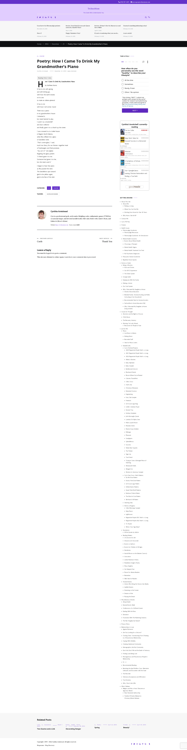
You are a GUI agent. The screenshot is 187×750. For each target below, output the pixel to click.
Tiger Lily (128, 454)
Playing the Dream (129, 596)
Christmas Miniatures (132, 388)
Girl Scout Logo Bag (132, 404)
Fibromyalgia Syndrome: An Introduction (136, 235)
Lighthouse (129, 514)
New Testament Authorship (132, 693)
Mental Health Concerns (130, 239)
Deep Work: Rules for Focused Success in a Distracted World (135, 141)
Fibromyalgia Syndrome (130, 230)
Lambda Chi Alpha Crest (133, 419)
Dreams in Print (128, 593)
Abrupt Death (127, 602)
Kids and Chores (129, 267)
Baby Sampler (130, 366)
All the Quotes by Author (131, 532)
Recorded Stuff (128, 339)
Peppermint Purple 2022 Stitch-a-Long (137, 520)
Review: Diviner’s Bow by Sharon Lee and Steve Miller (107, 26)
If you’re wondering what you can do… (106, 33)
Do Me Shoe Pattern (131, 477)
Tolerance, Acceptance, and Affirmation (134, 677)
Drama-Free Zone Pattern (133, 480)
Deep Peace (129, 511)
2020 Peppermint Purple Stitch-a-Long (137, 350)
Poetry (42, 56)
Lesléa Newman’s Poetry (131, 560)
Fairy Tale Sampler (131, 397)
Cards (45, 240)
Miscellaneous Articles (128, 600)
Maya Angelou (128, 566)
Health (73, 724)
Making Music (128, 336)
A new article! (127, 33)
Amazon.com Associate (131, 541)
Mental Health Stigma (130, 247)
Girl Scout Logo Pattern (132, 484)
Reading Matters (127, 535)
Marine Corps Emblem (132, 429)
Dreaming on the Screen (131, 590)
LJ (37, 56)
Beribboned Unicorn (132, 369)
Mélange (128, 432)
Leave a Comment (71, 71)
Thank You (106, 240)
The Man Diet (126, 674)
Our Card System (128, 286)
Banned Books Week (129, 605)
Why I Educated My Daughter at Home (134, 289)
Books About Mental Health (132, 241)
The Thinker (129, 451)
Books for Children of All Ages (133, 547)
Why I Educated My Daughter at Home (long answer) (135, 307)
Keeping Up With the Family (131, 280)
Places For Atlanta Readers (132, 572)
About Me (126, 204)
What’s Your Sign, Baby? (133, 527)
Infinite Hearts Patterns (132, 487)
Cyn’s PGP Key (125, 222)
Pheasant (128, 435)
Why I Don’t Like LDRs (129, 683)
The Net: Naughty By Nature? (131, 621)
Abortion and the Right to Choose (133, 314)
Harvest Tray (129, 410)
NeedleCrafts (127, 346)
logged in (49, 253)
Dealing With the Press (129, 611)
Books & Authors (129, 544)
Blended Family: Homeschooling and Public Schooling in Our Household (137, 296)
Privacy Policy (125, 624)
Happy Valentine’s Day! (73, 33)
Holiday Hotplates (131, 413)
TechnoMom (93, 8)
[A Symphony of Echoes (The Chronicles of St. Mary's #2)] (122, 165)
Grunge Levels (127, 277)
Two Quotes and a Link (46, 729)
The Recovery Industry (129, 320)
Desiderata (127, 550)
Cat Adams (128, 132)
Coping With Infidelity (129, 641)
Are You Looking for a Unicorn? (132, 632)
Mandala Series (130, 426)
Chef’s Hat (129, 385)
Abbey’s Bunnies (130, 359)
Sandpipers (129, 438)
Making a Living (129, 206)
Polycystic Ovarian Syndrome (131, 257)
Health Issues (125, 228)
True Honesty (127, 680)
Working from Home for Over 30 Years (135, 212)
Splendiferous (130, 441)
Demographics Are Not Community (133, 647)
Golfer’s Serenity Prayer (132, 407)
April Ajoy (124, 178)
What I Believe (125, 686)
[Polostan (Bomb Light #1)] (122, 155)
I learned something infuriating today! (135, 26)
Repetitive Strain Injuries (130, 260)
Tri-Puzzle (129, 524)
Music (124, 331)
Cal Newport (124, 146)
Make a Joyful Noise (131, 422)
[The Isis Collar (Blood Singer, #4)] (122, 134)
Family (68, 724)
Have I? (39, 33)
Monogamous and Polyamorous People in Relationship (135, 658)
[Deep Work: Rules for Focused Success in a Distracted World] (122, 142)
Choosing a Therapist (130, 244)
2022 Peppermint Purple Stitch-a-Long (137, 356)
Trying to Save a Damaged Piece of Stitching (136, 462)
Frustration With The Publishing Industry (134, 618)
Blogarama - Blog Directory (45, 745)
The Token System (129, 274)
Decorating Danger (73, 729)
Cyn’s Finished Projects (131, 348)
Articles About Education (131, 292)
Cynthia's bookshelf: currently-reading (135, 126)
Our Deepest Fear (129, 569)
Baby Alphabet (130, 363)
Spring (97, 727)
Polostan (127, 151)
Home (78, 724)
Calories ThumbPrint (132, 378)
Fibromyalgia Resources (131, 232)
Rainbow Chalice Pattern (133, 493)
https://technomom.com (61, 225)
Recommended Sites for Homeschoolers (136, 300)
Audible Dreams (128, 587)
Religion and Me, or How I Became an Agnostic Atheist (134, 689)
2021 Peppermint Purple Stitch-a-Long (137, 353)
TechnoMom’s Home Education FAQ (134, 303)
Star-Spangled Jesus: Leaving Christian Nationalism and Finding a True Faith (136, 173)
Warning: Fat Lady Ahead (130, 323)
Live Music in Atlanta (130, 333)
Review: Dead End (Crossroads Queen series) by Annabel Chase (78, 26)
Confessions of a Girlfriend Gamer (133, 608)
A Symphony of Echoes (132, 161)
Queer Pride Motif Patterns (133, 490)
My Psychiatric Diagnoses (132, 253)
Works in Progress (129, 506)
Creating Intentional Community (132, 644)
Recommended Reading (130, 665)
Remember (127, 575)
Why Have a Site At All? (129, 215)
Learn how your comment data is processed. (80, 257)
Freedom (128, 400)
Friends (123, 225)
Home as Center (126, 263)
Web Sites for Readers (130, 578)
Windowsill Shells (131, 466)
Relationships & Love (127, 627)
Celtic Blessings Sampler (133, 508)
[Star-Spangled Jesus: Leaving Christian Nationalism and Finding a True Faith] (122, 174)
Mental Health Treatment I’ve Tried (134, 250)
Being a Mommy (128, 265)
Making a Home (127, 283)
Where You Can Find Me (131, 209)
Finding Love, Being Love (130, 653)
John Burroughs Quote (132, 416)
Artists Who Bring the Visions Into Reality (136, 584)
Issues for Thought (127, 312)
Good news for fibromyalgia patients (48, 26)
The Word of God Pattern (133, 496)
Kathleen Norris (52, 194)
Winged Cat (129, 469)
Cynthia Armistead (42, 71)
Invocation (127, 556)
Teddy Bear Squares (131, 448)
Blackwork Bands (131, 372)
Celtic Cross (129, 381)
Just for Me (124, 329)
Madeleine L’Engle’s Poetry (132, 563)
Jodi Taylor (128, 163)
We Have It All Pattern (132, 499)
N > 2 (124, 662)
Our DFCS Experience (130, 270)
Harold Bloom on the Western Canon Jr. (135, 553)
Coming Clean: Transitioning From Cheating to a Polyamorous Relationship (136, 637)
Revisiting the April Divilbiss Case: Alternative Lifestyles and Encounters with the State (136, 669)
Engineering (129, 394)
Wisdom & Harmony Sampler (134, 472)
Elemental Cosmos (131, 391)
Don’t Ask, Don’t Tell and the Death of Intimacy (136, 650)
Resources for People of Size (132, 325)
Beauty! (126, 727)
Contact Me (124, 218)
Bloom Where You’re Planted (134, 375)
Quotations (126, 530)
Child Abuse (126, 317)
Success (128, 445)
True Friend (129, 457)
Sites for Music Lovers (130, 342)
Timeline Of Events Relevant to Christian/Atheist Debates (132, 697)
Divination (126, 614)
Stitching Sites (128, 503)
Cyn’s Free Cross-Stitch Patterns (133, 475)
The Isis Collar (129, 130)
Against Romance (128, 629)
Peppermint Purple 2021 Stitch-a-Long (137, 517)
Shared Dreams (127, 582)
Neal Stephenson (129, 153)
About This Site (125, 202)
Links (38, 724)
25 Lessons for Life (129, 537)
